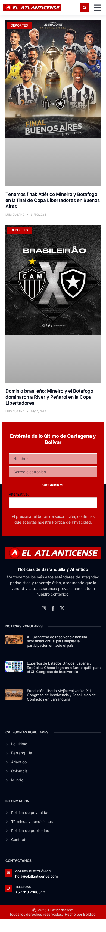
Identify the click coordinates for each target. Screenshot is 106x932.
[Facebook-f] (53, 608)
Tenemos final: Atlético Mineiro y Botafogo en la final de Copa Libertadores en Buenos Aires (52, 200)
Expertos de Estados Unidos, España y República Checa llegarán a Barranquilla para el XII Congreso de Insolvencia (64, 667)
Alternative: (19, 494)
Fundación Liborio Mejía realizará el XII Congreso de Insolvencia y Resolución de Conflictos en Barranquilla (61, 695)
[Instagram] (43, 608)
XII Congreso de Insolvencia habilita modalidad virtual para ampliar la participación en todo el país (57, 641)
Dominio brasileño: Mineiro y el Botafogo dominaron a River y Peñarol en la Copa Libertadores (49, 397)
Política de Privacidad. (72, 522)
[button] (84, 7)
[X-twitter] (62, 608)
